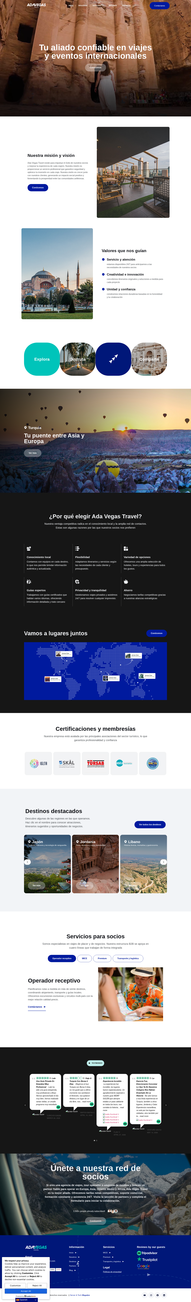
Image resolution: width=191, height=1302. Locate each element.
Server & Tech (80, 1295)
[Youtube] (145, 1295)
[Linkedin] (164, 1295)
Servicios (97, 5)
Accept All (26, 1291)
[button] (27, 862)
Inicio (71, 5)
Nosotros (82, 5)
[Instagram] (151, 1295)
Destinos (113, 5)
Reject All (37, 1285)
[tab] (62, 958)
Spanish (23, 1300)
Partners (126, 5)
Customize (15, 1285)
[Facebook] (157, 1295)
